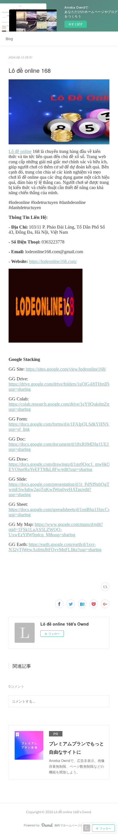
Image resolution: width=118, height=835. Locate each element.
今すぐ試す (75, 24)
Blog (9, 38)
